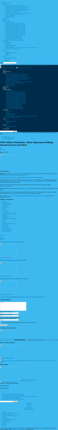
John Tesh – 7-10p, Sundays (12, 12)
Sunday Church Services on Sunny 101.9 (15, 14)
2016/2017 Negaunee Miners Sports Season (15, 34)
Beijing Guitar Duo (7, 203)
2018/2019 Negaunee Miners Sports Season (15, 32)
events (4, 208)
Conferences (5, 207)
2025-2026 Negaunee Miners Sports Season (15, 23)
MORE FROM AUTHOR (18, 241)
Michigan (5, 219)
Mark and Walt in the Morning (9, 213)
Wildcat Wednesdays (7, 138)
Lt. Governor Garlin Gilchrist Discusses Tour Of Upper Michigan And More (22, 297)
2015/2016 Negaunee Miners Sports (14, 36)
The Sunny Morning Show (16, 132)
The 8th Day (5, 418)
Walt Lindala (3, 149)
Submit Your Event (10, 46)
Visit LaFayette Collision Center (28, 380)
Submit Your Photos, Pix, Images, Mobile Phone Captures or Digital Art (22, 47)
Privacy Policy (29, 406)
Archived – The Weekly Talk (12, 48)
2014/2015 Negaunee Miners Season (14, 37)
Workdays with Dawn (8, 414)
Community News (7, 3)
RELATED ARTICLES (6, 241)
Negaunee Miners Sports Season (10, 419)
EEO (29, 405)
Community (5, 41)
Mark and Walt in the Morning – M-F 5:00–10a (16, 5)
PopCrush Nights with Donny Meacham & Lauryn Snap (18, 9)
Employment (29, 404)
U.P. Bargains (6, 60)
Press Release (9, 42)
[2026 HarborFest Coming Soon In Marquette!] (8, 256)
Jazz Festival (5, 210)
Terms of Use (29, 408)
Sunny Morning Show (8, 228)
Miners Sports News (10, 22)
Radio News (5, 226)
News (4, 221)
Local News (5, 212)
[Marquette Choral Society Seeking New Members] (8, 274)
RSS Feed (8, 54)
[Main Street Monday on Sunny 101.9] (35, 339)
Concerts (5, 205)
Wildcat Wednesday (7, 231)
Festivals (5, 209)
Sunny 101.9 (6, 227)
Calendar (8, 43)
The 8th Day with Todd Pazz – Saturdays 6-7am (16, 10)
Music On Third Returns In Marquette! (11, 397)
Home (4, 1)
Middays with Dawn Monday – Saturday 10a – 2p (17, 6)
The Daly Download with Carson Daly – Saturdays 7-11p (18, 13)
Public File (29, 402)
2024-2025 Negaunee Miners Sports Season (15, 24)
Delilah (4, 416)
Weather (5, 19)
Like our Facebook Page (11, 52)
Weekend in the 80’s (10, 17)
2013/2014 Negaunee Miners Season (14, 38)
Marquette (5, 214)
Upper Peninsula (6, 229)
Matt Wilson (5, 217)
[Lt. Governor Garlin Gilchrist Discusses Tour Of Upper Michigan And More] (8, 292)
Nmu (4, 222)
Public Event (6, 224)
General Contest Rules (29, 409)
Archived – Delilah (10, 15)
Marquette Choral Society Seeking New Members (14, 278)
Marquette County (7, 215)
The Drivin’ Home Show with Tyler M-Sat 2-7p (16, 8)
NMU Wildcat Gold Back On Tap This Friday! (13, 399)
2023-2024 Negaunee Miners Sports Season (15, 26)
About (4, 50)
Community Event (7, 204)
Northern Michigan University (9, 223)
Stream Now (5, 18)
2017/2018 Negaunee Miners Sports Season (15, 33)
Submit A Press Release (11, 45)
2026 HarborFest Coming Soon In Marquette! (13, 260)
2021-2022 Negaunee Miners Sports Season (15, 28)
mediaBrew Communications (9, 218)
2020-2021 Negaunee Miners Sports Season (15, 29)
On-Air (4, 4)
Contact (4, 56)
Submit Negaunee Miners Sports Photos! (15, 40)
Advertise (8, 59)
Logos (7, 55)
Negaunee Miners (7, 20)
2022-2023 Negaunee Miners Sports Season (15, 27)
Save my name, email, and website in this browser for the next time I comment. (19, 322)
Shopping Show (6, 421)
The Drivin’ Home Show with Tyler (11, 415)
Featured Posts (6, 132)
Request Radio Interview (11, 57)
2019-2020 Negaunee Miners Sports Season (15, 31)
